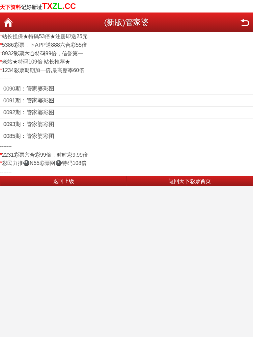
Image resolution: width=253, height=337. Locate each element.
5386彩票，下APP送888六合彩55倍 (44, 45)
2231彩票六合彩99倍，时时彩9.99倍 (45, 155)
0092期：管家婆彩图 (28, 112)
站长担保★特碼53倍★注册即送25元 (45, 36)
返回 (245, 22)
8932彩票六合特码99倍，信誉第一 (42, 53)
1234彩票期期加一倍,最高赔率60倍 (43, 70)
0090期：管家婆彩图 (28, 89)
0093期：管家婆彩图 (28, 124)
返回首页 (8, 22)
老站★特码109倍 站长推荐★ (36, 62)
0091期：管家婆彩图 (28, 100)
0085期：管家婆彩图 (28, 136)
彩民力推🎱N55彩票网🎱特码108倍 (44, 163)
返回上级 (63, 181)
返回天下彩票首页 (190, 181)
